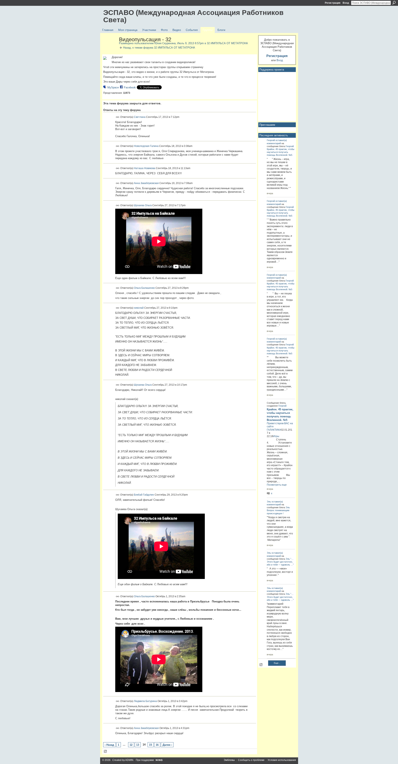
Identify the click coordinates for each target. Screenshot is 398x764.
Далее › (167, 744)
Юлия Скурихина (165, 43)
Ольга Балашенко (144, 287)
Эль (269, 501)
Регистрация (332, 2)
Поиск (394, 3)
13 (137, 744)
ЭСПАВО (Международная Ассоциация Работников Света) (193, 16)
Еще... (277, 663)
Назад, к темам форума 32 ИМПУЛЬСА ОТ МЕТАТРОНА (159, 47)
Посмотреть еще (277, 484)
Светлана (140, 116)
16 (157, 744)
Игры (276, 436)
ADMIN (129, 760)
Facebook (130, 87)
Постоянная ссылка (118, 117)
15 (150, 744)
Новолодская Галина (146, 146)
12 (131, 744)
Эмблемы (229, 760)
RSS (105, 751)
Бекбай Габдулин (144, 494)
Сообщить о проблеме (251, 760)
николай (139, 307)
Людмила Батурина (145, 701)
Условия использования (282, 760)
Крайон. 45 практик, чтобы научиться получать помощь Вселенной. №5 (280, 152)
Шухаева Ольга (143, 205)
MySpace (113, 87)
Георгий (271, 140)
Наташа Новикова (144, 168)
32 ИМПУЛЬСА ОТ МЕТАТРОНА (227, 43)
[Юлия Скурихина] (109, 48)
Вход (346, 2)
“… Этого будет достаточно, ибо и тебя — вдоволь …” (280, 562)
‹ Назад (109, 744)
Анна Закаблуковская (146, 183)
